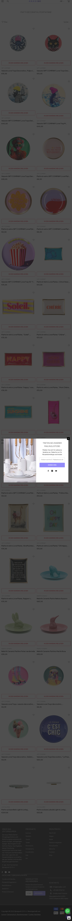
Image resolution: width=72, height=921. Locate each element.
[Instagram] (52, 471)
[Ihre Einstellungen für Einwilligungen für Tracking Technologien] (68, 918)
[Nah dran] (68, 438)
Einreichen (52, 465)
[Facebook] (48, 471)
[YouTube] (56, 471)
